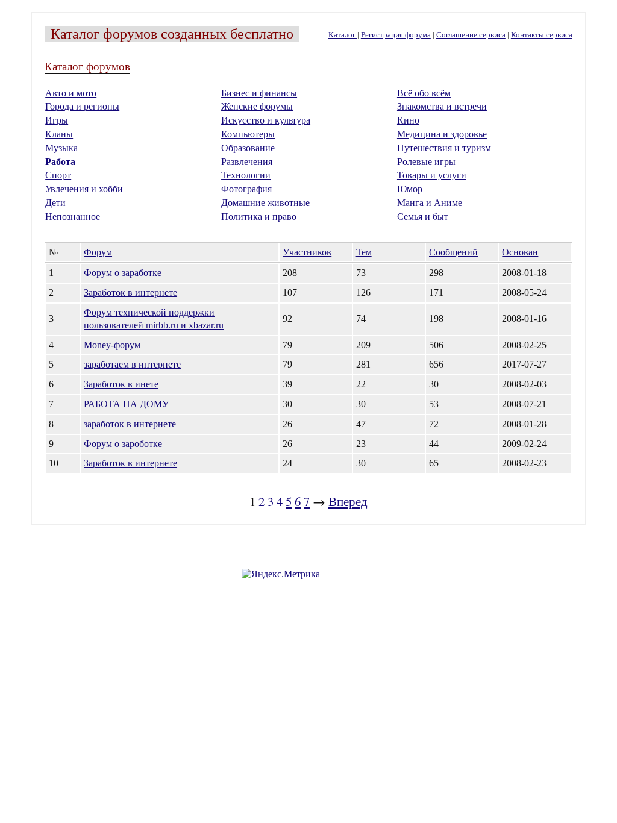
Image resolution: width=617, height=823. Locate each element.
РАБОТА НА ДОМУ (126, 404)
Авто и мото (70, 93)
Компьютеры (248, 134)
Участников (307, 252)
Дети (55, 203)
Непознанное (72, 216)
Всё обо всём (424, 93)
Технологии (246, 175)
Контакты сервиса (541, 35)
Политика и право (258, 216)
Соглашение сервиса (471, 35)
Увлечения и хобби (84, 189)
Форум (98, 252)
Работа (60, 162)
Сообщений (453, 252)
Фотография (246, 189)
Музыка (61, 148)
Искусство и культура (265, 120)
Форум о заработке (122, 273)
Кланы (59, 134)
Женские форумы (257, 106)
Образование (248, 148)
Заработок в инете (121, 384)
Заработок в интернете (130, 292)
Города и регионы (82, 106)
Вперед (348, 501)
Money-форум (112, 345)
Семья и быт (422, 216)
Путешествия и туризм (444, 148)
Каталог (342, 35)
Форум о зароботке (123, 444)
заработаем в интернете (132, 364)
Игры (56, 120)
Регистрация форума (396, 35)
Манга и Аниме (429, 203)
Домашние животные (265, 203)
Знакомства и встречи (442, 106)
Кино (408, 120)
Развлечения (246, 162)
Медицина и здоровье (442, 134)
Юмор (409, 189)
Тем (364, 252)
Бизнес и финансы (259, 93)
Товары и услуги (431, 175)
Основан (520, 252)
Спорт (58, 175)
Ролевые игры (426, 162)
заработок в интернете (130, 424)
